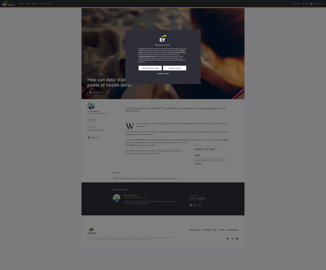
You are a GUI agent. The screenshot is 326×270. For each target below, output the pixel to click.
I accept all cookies (174, 68)
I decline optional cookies (150, 68)
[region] (163, 57)
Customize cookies (163, 73)
